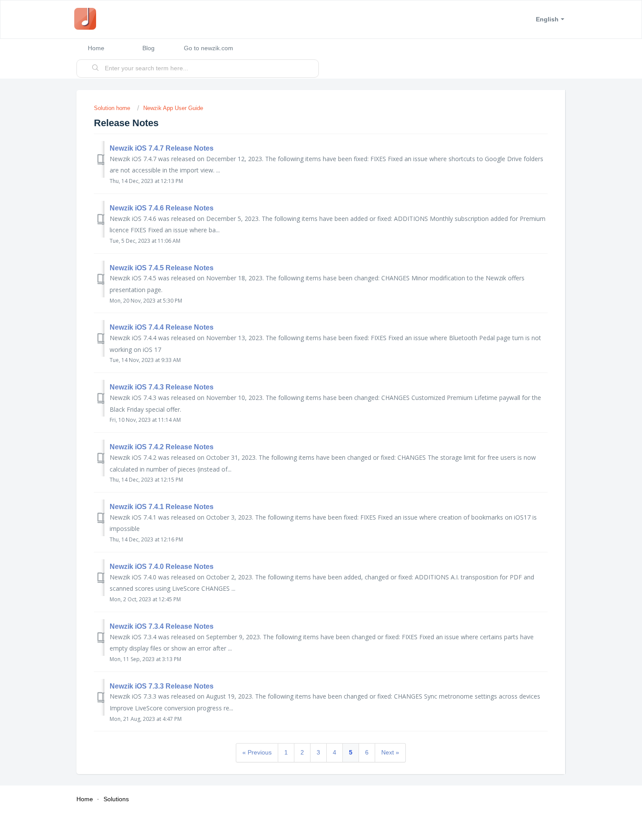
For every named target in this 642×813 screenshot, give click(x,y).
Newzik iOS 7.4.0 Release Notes (162, 566)
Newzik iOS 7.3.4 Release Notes (162, 626)
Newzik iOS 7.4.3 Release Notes (162, 387)
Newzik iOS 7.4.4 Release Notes (162, 327)
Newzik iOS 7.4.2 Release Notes (162, 447)
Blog (148, 48)
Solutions (116, 799)
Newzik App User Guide (173, 108)
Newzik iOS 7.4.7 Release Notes (162, 148)
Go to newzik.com (208, 48)
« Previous (257, 752)
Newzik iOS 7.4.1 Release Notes (162, 506)
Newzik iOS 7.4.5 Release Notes (162, 268)
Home (96, 48)
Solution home (113, 108)
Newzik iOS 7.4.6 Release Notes (162, 208)
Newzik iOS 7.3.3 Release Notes (162, 686)
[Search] (95, 68)
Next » (390, 752)
